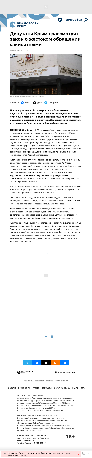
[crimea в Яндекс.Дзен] (46, 362)
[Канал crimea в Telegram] (27, 362)
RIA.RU (75, 388)
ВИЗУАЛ (64, 381)
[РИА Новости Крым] (24, 24)
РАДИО (36, 388)
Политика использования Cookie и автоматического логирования (45, 405)
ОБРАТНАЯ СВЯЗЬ (62, 388)
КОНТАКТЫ (47, 388)
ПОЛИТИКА (29, 381)
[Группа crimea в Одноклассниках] (55, 362)
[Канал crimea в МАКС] (64, 362)
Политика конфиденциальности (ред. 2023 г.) (36, 408)
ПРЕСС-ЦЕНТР (24, 388)
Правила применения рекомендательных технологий (40, 410)
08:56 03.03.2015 (16, 50)
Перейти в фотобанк (38, 97)
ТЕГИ (83, 388)
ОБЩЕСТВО (39, 381)
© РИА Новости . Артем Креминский (20, 97)
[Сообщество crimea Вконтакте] (36, 362)
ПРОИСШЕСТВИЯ (53, 381)
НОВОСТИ (11, 388)
